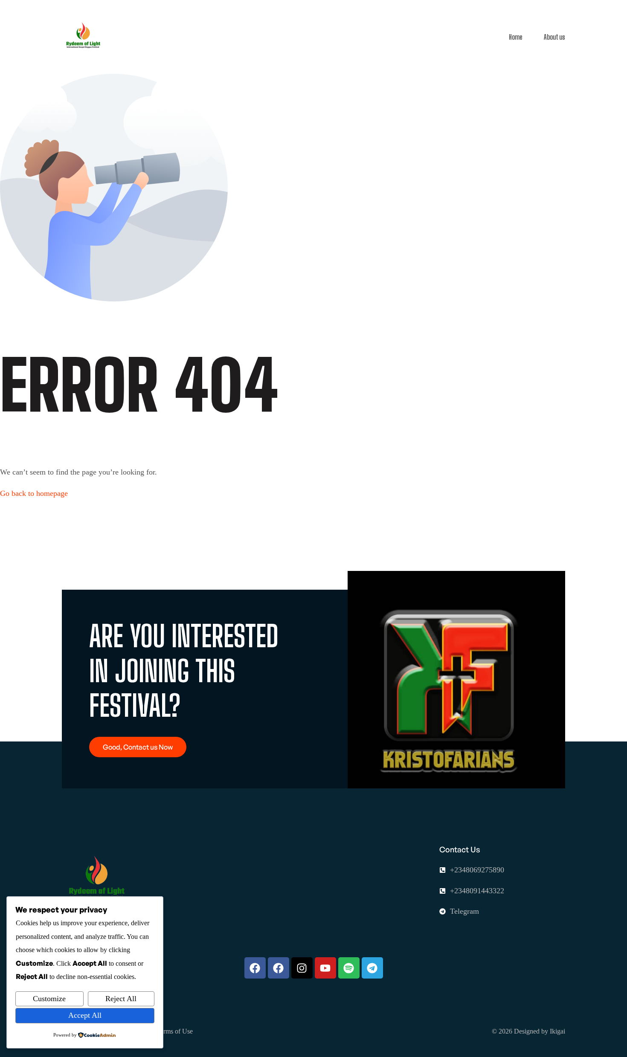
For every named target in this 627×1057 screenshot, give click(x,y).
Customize (49, 998)
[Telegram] (372, 968)
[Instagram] (302, 968)
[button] (137, 747)
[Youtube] (325, 968)
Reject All (120, 998)
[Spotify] (349, 968)
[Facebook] (255, 968)
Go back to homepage (34, 493)
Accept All (85, 1015)
